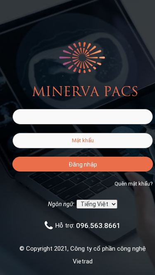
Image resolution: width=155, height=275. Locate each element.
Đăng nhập (83, 164)
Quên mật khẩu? (133, 184)
